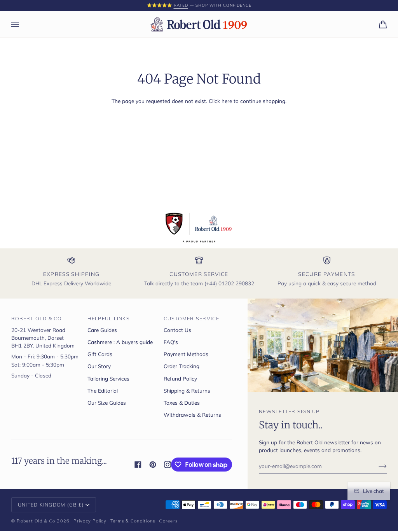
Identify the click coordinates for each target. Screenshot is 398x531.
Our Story (99, 366)
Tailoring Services (108, 378)
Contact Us (177, 330)
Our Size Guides (106, 402)
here (227, 101)
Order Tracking (181, 366)
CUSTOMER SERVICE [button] (192, 318)
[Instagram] (167, 464)
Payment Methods (186, 354)
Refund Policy (180, 378)
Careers (168, 521)
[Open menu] (23, 24)
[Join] (376, 465)
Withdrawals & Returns (192, 414)
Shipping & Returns (187, 390)
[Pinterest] (152, 464)
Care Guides (102, 330)
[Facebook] (137, 464)
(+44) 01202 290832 (229, 283)
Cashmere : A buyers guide (120, 342)
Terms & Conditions (132, 521)
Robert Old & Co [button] (36, 318)
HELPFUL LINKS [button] (108, 318)
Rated (31, 5)
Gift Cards (99, 354)
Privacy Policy (89, 521)
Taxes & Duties (182, 402)
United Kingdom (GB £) (51, 504)
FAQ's (171, 342)
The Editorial (102, 390)
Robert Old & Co (36, 521)
